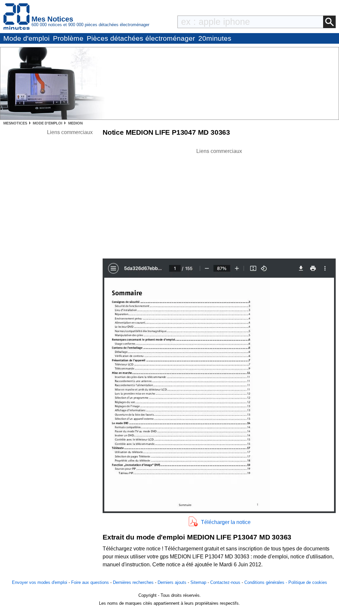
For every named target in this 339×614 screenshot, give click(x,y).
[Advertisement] (219, 201)
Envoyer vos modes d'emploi (39, 582)
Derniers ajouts (172, 582)
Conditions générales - (266, 582)
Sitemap (198, 582)
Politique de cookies (307, 582)
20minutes (214, 38)
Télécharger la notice (226, 522)
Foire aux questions (90, 582)
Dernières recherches (133, 582)
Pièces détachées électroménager (141, 38)
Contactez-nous (225, 582)
